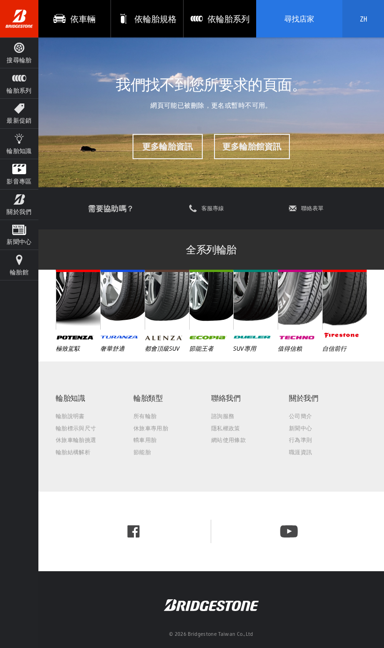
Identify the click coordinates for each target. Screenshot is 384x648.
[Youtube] (289, 531)
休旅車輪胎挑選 (76, 439)
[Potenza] (78, 300)
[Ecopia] (211, 300)
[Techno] (300, 300)
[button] (19, 83)
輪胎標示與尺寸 (76, 428)
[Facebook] (133, 531)
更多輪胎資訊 (167, 146)
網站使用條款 (228, 439)
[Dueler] (255, 300)
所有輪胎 (144, 416)
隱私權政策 (225, 428)
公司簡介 (300, 416)
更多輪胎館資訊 (251, 146)
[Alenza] (167, 300)
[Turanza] (122, 300)
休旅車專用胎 (150, 428)
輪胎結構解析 (73, 452)
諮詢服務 (222, 416)
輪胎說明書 (70, 416)
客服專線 (212, 208)
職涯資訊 (300, 452)
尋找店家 (299, 18)
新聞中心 (300, 428)
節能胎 (142, 452)
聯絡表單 (312, 208)
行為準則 (300, 439)
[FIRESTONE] (344, 300)
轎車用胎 (144, 439)
